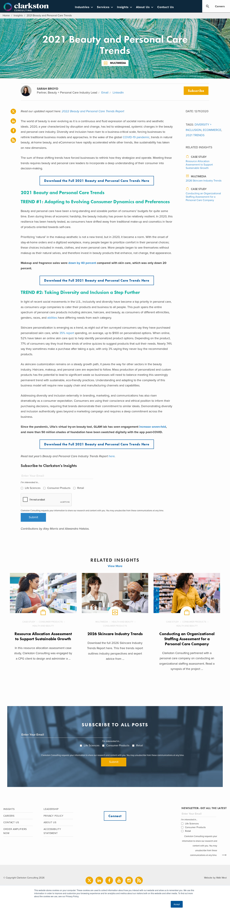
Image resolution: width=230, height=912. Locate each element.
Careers (220, 6)
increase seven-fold (152, 427)
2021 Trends (195, 135)
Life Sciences (32, 488)
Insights (122, 7)
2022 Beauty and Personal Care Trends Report (93, 111)
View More (115, 566)
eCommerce (212, 130)
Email (104, 92)
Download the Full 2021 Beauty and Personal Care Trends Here (96, 180)
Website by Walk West (215, 877)
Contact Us (165, 7)
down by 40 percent (82, 263)
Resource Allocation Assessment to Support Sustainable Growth (199, 165)
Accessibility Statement (52, 831)
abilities (52, 318)
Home (6, 15)
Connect (115, 816)
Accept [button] (177, 904)
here (112, 456)
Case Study (199, 157)
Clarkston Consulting (26, 7)
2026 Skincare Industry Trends (203, 180)
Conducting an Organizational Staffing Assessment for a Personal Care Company (203, 197)
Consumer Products (58, 488)
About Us (143, 7)
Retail (80, 488)
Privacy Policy (53, 815)
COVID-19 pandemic (136, 137)
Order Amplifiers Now (15, 831)
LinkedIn (118, 92)
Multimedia (118, 63)
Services (103, 7)
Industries (82, 7)
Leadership (51, 809)
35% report (66, 333)
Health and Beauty (43, 626)
